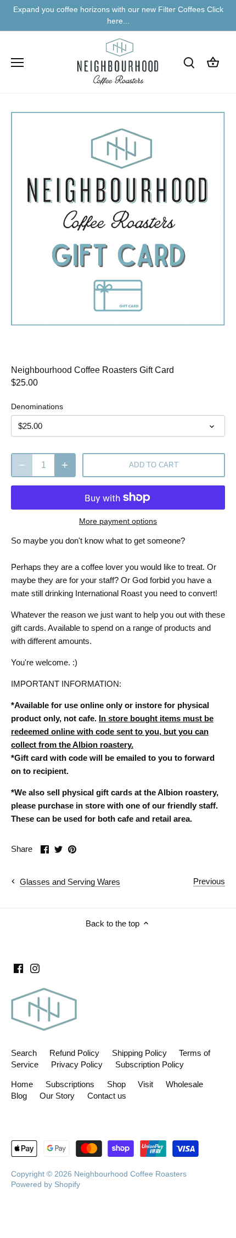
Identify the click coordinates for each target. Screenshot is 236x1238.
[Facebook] (18, 968)
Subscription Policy (149, 1064)
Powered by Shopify (45, 1184)
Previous (209, 881)
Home (22, 1084)
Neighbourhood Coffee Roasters (130, 1174)
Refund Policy (74, 1053)
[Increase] (64, 465)
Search (24, 1053)
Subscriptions (70, 1084)
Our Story (57, 1095)
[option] (118, 219)
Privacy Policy (77, 1064)
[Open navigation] (17, 62)
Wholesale (184, 1084)
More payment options (118, 521)
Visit (145, 1084)
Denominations (37, 407)
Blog (19, 1095)
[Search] (189, 62)
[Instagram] (35, 968)
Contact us (106, 1095)
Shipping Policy (139, 1053)
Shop (116, 1084)
